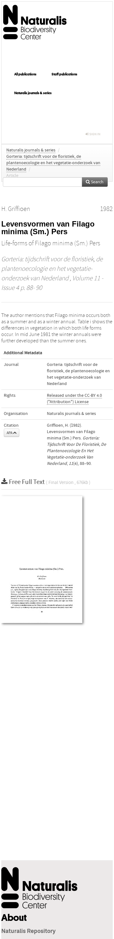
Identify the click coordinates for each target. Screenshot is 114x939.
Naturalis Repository (28, 931)
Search (97, 182)
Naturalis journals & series (33, 93)
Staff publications (64, 74)
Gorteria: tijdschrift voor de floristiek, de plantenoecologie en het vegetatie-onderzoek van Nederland (53, 163)
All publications (25, 74)
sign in (94, 134)
